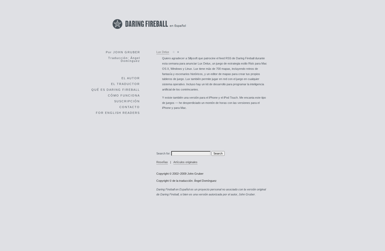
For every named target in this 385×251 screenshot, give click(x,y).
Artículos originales (185, 162)
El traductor (125, 84)
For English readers (118, 112)
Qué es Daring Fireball (115, 89)
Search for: (163, 153)
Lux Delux (162, 52)
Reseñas (162, 162)
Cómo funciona (124, 95)
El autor (131, 78)
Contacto (129, 107)
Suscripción (127, 101)
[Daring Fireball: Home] (149, 30)
